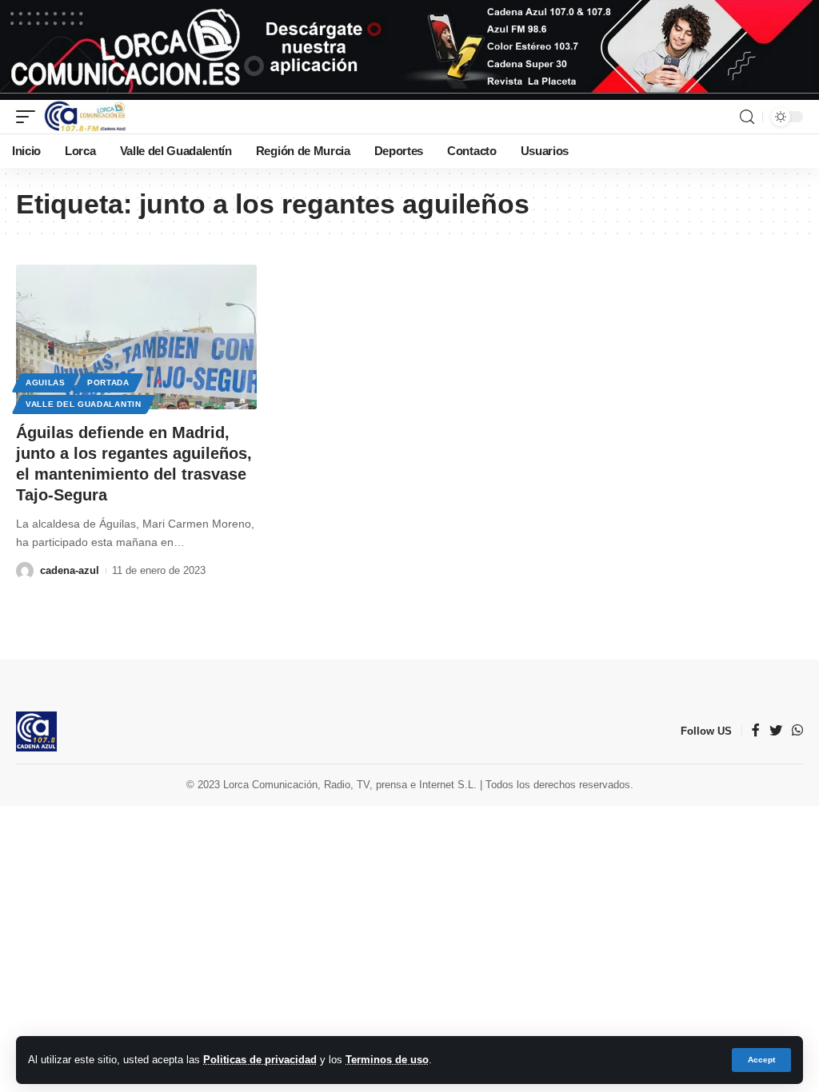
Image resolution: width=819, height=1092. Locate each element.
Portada (108, 382)
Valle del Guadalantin (84, 404)
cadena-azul (69, 570)
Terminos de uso (387, 1060)
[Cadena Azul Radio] (85, 117)
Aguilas (46, 382)
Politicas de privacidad (260, 1060)
